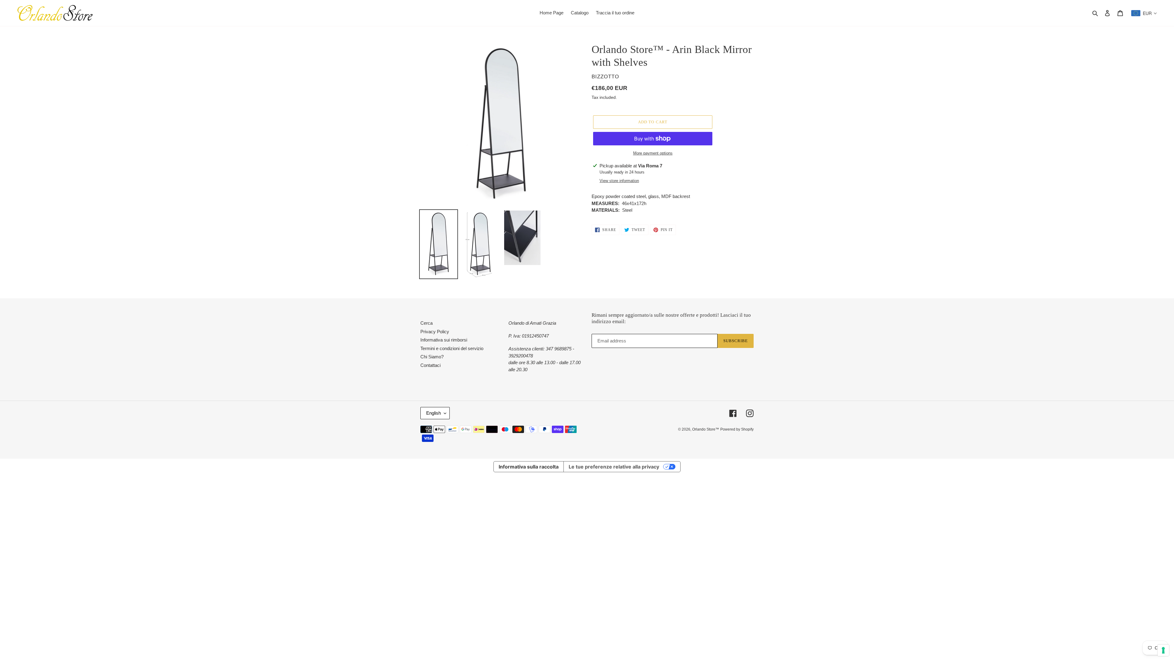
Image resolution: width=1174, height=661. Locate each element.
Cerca (426, 323)
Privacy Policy (434, 331)
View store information (619, 180)
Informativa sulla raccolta (529, 467)
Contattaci (430, 365)
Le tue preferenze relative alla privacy (614, 467)
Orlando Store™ (705, 429)
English (433, 413)
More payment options (653, 153)
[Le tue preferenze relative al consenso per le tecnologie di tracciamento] (1163, 650)
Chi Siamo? (432, 356)
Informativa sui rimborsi (443, 339)
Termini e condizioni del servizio (451, 348)
